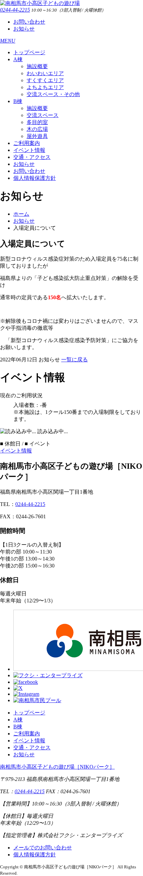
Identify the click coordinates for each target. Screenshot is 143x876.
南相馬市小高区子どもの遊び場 (57, 767)
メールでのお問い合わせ (42, 847)
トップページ (29, 52)
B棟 (17, 101)
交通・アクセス (32, 157)
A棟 (18, 59)
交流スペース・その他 (53, 94)
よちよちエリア (45, 87)
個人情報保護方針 (34, 178)
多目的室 (37, 122)
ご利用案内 (26, 143)
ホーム (21, 214)
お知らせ (24, 29)
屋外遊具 (37, 136)
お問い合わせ (29, 22)
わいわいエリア (45, 73)
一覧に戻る (74, 359)
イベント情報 (29, 150)
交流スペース (43, 115)
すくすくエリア (45, 80)
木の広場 (37, 129)
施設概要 (37, 66)
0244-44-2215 (15, 10)
